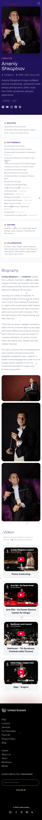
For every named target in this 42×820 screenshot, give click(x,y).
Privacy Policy (8, 739)
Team (5, 758)
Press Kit (6, 735)
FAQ (4, 720)
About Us (6, 754)
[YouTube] (7, 107)
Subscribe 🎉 (21, 790)
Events (5, 751)
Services (6, 727)
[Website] (20, 107)
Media (5, 766)
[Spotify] (3, 107)
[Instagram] (11, 107)
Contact (6, 723)
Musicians (7, 762)
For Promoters (9, 731)
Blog (4, 743)
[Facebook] (15, 107)
